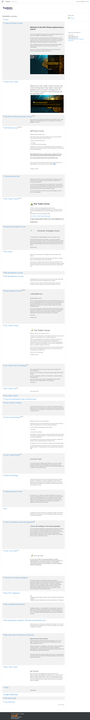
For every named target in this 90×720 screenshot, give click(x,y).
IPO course (8, 252)
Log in (87, 1)
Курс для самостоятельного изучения (19, 635)
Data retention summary (16, 716)
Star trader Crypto (11, 396)
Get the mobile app (15, 718)
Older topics (70, 40)
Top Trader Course (11, 325)
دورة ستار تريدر (9, 702)
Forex (6, 20)
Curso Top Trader (10, 551)
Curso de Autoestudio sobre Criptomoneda (20, 399)
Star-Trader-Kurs (10, 388)
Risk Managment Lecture (13, 273)
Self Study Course (11, 128)
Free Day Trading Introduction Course (18, 116)
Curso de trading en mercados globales (19, 522)
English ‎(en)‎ (14, 1)
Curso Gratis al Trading (12, 403)
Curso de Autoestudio (12, 417)
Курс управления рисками (14, 604)
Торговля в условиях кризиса (15, 578)
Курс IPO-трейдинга (12, 593)
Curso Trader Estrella (12, 455)
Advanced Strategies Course (15, 227)
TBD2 (6, 687)
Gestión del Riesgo (11, 475)
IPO (5, 509)
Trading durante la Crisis (13, 491)
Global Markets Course (12, 291)
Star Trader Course (11, 199)
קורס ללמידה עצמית (11, 695)
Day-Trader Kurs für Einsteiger (15, 365)
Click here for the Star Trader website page (40, 216)
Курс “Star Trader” (11, 667)
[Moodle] (14, 715)
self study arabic (10, 698)
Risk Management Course (13, 276)
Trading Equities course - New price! (76, 39)
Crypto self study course (13, 23)
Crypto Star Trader (11, 82)
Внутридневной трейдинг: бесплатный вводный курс (25, 620)
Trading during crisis (11, 176)
